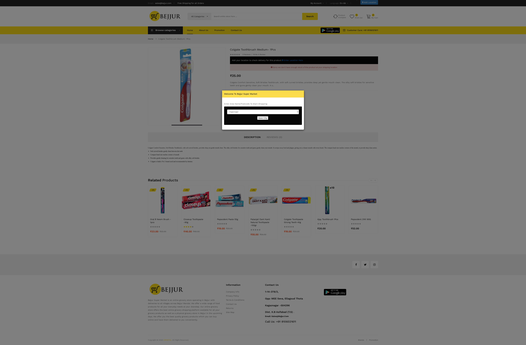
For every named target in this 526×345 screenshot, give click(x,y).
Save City (262, 118)
